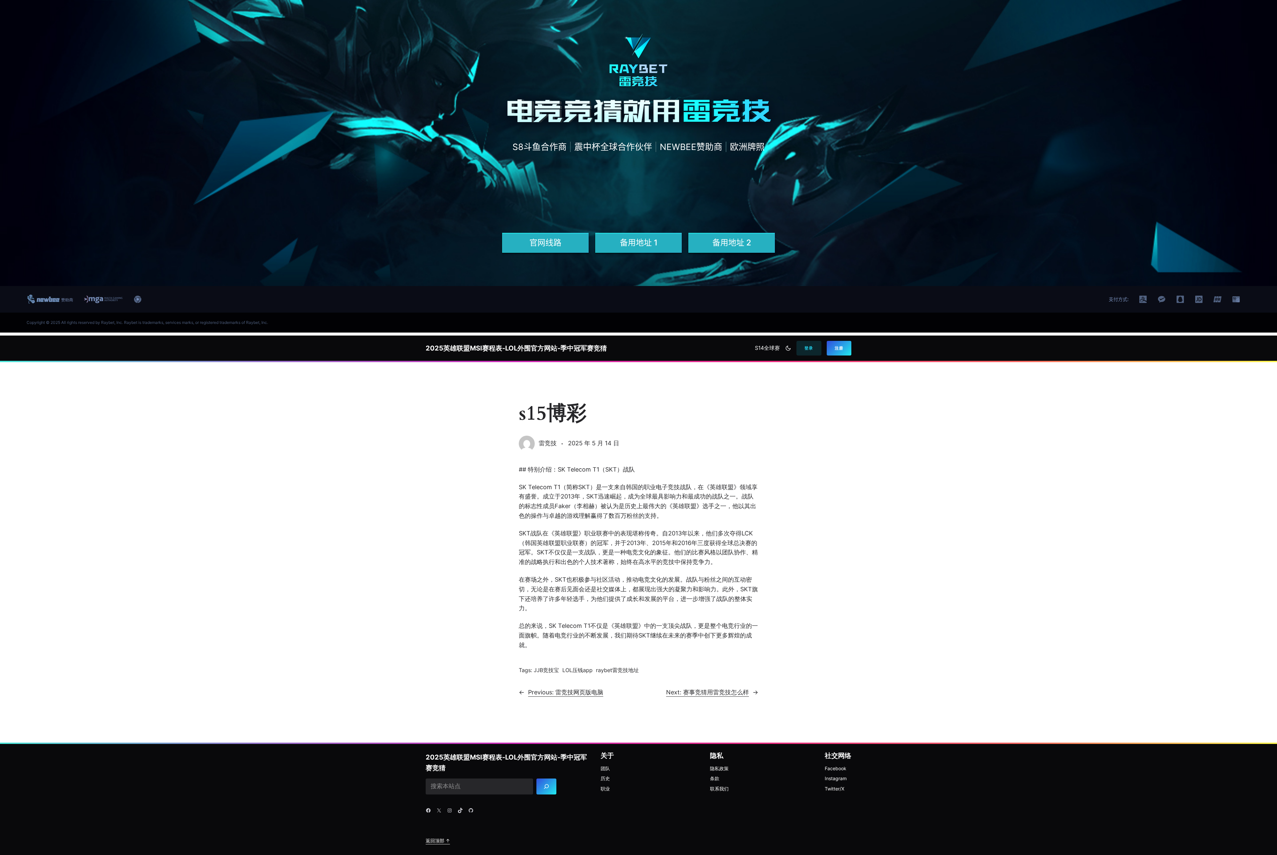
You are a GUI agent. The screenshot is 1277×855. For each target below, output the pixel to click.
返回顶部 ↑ (438, 840)
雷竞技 (548, 443)
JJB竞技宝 (546, 670)
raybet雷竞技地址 (617, 670)
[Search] (546, 786)
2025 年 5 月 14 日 (593, 443)
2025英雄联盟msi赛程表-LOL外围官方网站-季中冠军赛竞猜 (516, 348)
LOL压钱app (577, 670)
